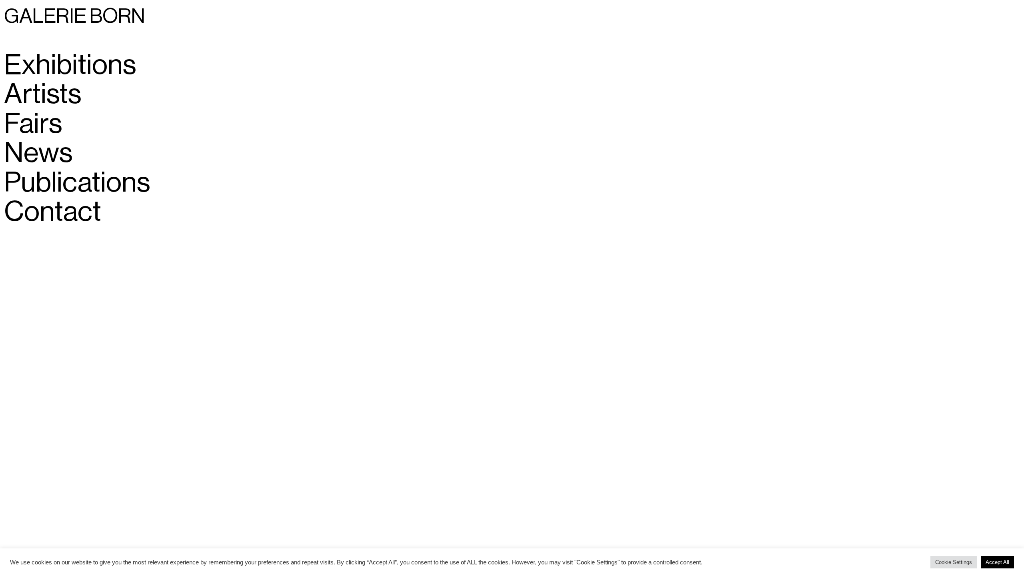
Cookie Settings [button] (953, 562)
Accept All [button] (997, 562)
